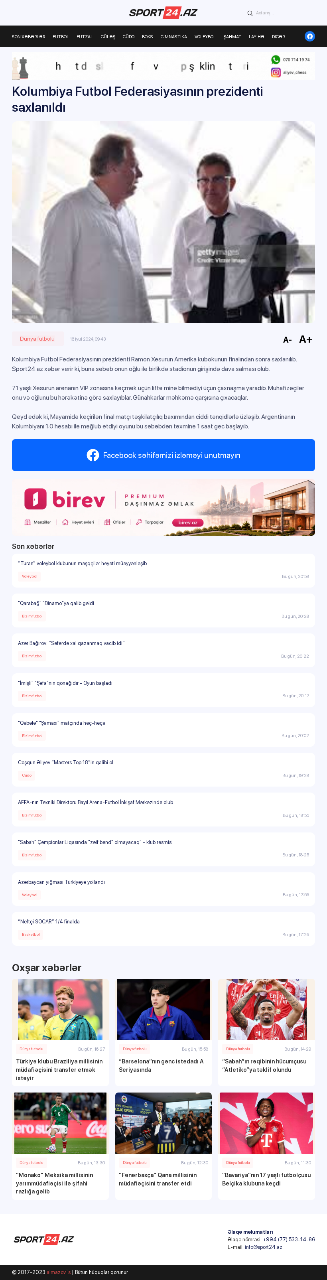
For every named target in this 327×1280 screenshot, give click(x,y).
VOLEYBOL (205, 36)
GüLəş (108, 36)
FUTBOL (61, 36)
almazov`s (59, 1272)
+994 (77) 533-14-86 (289, 1240)
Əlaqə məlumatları (250, 1232)
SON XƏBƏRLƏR (28, 36)
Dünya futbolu (37, 338)
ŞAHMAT (232, 36)
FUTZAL (85, 36)
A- (287, 340)
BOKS (147, 36)
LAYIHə (256, 36)
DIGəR (278, 36)
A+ (306, 339)
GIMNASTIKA (174, 36)
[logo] (163, 13)
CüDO (128, 36)
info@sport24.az (263, 1247)
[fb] (310, 36)
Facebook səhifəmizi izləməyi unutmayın (171, 455)
